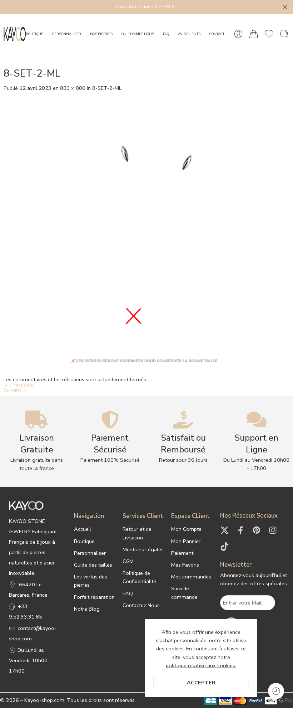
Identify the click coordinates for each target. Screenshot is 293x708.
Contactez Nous (141, 605)
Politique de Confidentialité (139, 577)
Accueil (82, 529)
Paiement (182, 553)
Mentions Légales (143, 549)
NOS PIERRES (101, 33)
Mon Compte (186, 529)
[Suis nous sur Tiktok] (224, 546)
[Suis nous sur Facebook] (240, 530)
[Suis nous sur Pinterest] (256, 530)
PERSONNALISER (66, 33)
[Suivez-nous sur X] (224, 530)
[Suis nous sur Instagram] (272, 530)
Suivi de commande (184, 592)
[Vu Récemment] (276, 691)
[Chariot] (254, 34)
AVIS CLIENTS (189, 33)
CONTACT (216, 33)
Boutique (84, 541)
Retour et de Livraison (137, 533)
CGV (128, 561)
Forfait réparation (94, 597)
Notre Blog (87, 608)
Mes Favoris (185, 564)
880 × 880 (72, 88)
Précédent (19, 384)
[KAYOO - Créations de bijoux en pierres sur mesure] (15, 34)
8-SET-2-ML (106, 88)
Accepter (201, 682)
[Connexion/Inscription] (238, 34)
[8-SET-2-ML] (146, 233)
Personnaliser (90, 553)
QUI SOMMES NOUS (137, 33)
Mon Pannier (185, 541)
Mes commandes (191, 576)
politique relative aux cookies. (201, 665)
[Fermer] (284, 7)
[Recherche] (284, 34)
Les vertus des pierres (90, 580)
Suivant (16, 389)
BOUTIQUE (34, 33)
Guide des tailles (93, 564)
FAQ (166, 33)
